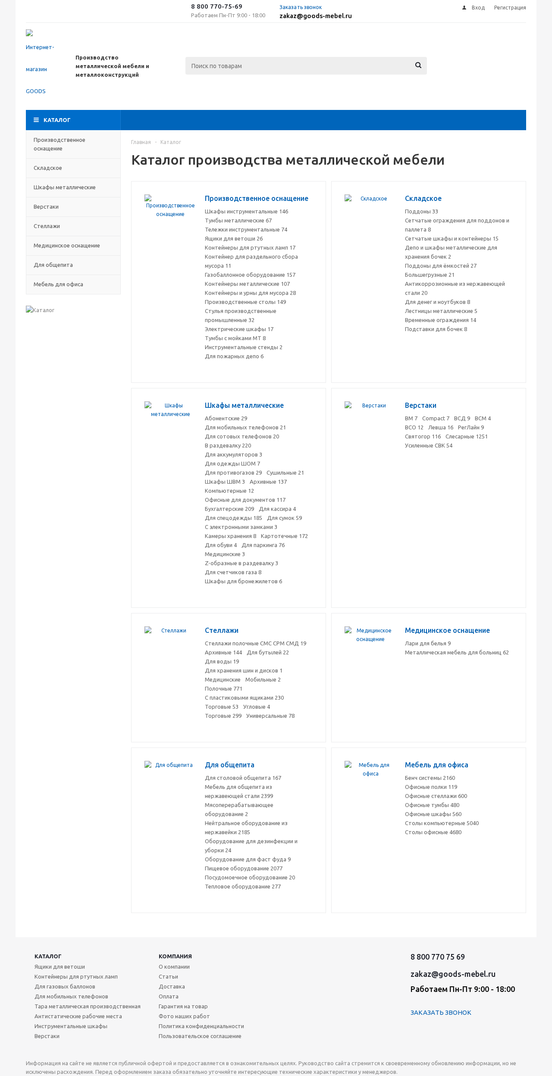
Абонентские (226, 418)
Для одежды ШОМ (232, 463)
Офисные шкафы (433, 814)
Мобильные (263, 679)
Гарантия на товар (183, 1006)
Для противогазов (233, 472)
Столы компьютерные (442, 823)
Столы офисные (433, 832)
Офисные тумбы (432, 805)
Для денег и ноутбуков (437, 302)
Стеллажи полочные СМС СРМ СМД (255, 643)
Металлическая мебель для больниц (457, 652)
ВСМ (483, 418)
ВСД (462, 418)
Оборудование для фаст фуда (248, 859)
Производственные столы (245, 302)
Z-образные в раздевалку (241, 563)
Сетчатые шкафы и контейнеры (452, 238)
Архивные (268, 482)
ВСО (414, 427)
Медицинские (225, 554)
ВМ (411, 418)
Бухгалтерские (229, 509)
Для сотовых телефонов (242, 436)
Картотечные (284, 536)
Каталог (57, 120)
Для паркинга (263, 545)
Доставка (172, 986)
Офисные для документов (245, 500)
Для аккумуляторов (233, 454)
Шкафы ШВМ (225, 482)
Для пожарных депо (234, 356)
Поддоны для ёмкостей (441, 266)
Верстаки (47, 1036)
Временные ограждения (440, 320)
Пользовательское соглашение (200, 1036)
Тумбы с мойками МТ (235, 338)
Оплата (169, 996)
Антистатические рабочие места (78, 1016)
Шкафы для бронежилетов (243, 581)
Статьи (168, 976)
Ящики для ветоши (234, 238)
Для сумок (284, 518)
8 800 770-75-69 (216, 6)
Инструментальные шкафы (70, 1026)
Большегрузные (430, 275)
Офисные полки (431, 787)
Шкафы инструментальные (246, 211)
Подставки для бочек (436, 329)
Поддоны (421, 211)
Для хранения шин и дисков (243, 670)
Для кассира (277, 509)
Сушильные (285, 472)
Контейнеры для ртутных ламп (250, 247)
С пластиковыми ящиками (244, 697)
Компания (175, 956)
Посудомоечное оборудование (250, 877)
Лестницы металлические (441, 311)
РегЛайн (471, 427)
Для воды (222, 661)
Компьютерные (229, 491)
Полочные (223, 688)
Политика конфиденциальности (201, 1026)
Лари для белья (428, 643)
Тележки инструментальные (246, 229)
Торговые (221, 707)
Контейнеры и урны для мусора (250, 293)
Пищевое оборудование (243, 868)
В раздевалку (228, 445)
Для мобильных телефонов (245, 427)
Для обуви (221, 545)
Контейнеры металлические (247, 284)
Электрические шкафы (239, 329)
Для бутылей (268, 652)
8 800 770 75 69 (438, 956)
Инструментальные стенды (243, 347)
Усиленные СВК (428, 445)
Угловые (256, 707)
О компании (174, 966)
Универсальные (270, 716)
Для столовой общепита (243, 778)
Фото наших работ (184, 1016)
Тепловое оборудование (243, 886)
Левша (440, 427)
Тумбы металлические (238, 220)
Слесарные (466, 436)
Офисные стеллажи (436, 796)
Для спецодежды (233, 518)
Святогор (423, 436)
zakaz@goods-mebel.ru (315, 15)
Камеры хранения (230, 536)
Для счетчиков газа (233, 572)
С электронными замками (241, 527)
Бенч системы (430, 778)
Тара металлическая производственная (87, 1006)
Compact (435, 418)
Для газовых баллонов (64, 986)
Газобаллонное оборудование (250, 275)
